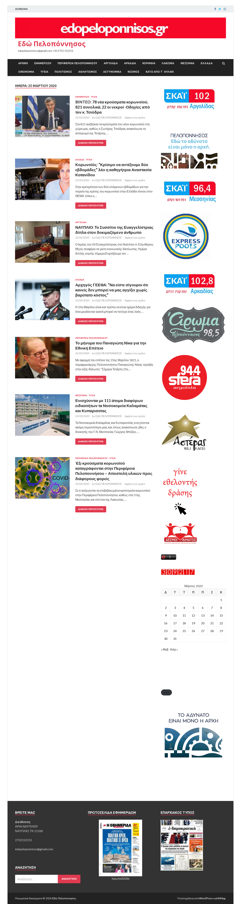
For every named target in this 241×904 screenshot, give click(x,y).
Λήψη (166, 692)
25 (184, 631)
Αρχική (23, 63)
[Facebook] (215, 9)
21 (212, 623)
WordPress (206, 898)
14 (212, 615)
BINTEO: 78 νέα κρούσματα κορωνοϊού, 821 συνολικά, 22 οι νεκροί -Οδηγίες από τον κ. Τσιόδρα (112, 107)
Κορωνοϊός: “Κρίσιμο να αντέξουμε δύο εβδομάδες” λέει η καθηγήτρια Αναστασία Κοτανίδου (113, 169)
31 (175, 638)
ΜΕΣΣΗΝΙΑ (187, 63)
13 (202, 615)
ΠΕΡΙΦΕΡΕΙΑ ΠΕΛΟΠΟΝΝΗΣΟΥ (77, 63)
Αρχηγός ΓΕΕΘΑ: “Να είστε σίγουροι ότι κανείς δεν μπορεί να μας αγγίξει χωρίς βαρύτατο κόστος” (111, 289)
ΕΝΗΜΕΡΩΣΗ (42, 63)
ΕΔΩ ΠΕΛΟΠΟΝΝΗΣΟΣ (108, 117)
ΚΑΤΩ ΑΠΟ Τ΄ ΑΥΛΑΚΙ (160, 71)
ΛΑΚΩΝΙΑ (168, 63)
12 (193, 615)
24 (175, 631)
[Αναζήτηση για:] (47, 879)
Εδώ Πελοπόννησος (51, 43)
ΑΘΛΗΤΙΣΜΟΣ (87, 71)
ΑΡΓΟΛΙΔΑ (111, 63)
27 (202, 631)
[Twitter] (220, 9)
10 (175, 615)
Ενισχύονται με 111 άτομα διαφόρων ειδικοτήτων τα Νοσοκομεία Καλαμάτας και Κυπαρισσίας (111, 405)
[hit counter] (178, 574)
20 (202, 623)
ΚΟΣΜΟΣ (133, 71)
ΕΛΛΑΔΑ (207, 63)
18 (184, 623)
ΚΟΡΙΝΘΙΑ (148, 63)
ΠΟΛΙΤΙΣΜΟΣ (63, 71)
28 (212, 631)
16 (165, 623)
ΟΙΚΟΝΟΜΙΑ (26, 71)
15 (221, 615)
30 (165, 638)
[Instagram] (225, 9)
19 (193, 623)
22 (221, 623)
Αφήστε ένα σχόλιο (135, 117)
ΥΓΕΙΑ (44, 71)
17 (175, 623)
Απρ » (174, 649)
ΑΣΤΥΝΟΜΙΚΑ (112, 71)
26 (193, 631)
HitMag (221, 898)
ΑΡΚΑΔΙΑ (130, 63)
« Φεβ (164, 649)
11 (184, 615)
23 (165, 631)
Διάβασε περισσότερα (90, 143)
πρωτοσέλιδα (120, 878)
